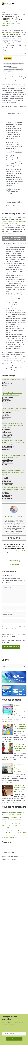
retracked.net (5, 848)
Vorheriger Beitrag (14, 561)
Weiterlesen (8, 722)
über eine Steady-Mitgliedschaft (15, 551)
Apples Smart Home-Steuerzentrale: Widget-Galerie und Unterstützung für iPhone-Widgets (20, 768)
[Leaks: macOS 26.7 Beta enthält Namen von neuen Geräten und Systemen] (7, 790)
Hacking (4, 23)
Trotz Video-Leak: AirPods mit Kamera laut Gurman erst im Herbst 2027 (13, 826)
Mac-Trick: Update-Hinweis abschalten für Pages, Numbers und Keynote (12, 819)
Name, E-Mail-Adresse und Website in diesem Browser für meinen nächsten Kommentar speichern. (13, 629)
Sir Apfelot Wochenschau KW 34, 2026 (19, 707)
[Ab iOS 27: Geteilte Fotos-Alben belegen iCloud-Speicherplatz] (7, 729)
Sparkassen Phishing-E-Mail (10, 32)
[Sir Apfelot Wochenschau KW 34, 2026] (7, 709)
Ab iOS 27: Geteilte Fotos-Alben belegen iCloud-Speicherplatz (20, 726)
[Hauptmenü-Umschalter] (25, 3)
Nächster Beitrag (14, 564)
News (8, 23)
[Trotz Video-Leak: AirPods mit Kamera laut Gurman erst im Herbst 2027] (7, 748)
